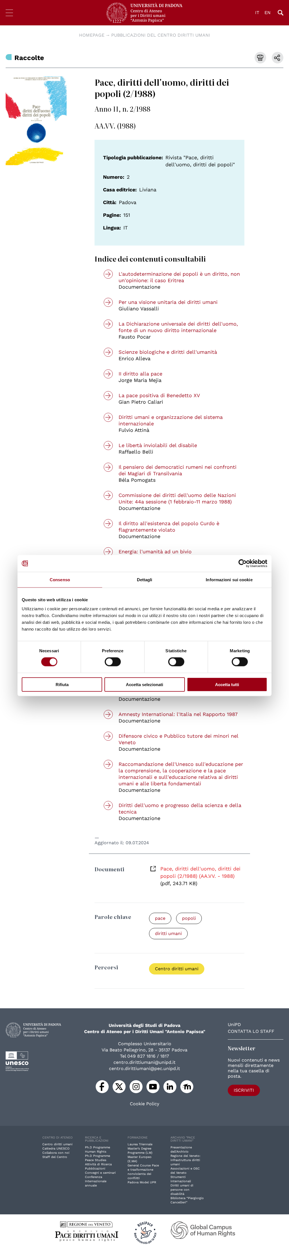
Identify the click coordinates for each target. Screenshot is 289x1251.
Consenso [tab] (60, 579)
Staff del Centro (54, 1157)
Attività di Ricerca (98, 1164)
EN (267, 12)
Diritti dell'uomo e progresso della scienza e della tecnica (180, 808)
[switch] (113, 661)
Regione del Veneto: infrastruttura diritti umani (185, 1160)
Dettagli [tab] (144, 579)
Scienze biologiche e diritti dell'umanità (168, 352)
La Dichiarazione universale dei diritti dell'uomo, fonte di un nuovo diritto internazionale (178, 327)
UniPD (234, 1024)
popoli (189, 918)
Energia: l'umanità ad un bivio (155, 551)
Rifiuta (62, 684)
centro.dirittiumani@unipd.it (144, 1062)
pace (160, 918)
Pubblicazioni (95, 1168)
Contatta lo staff (251, 1031)
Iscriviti (244, 1090)
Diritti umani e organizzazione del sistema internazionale (171, 420)
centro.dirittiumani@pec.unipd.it (144, 1068)
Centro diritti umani (176, 968)
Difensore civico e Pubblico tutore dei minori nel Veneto (178, 739)
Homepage (91, 35)
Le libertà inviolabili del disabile (158, 445)
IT (257, 12)
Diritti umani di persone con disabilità (181, 1190)
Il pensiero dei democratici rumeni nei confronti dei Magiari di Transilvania (178, 470)
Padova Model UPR (142, 1182)
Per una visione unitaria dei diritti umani (168, 302)
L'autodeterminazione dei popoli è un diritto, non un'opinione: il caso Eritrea (179, 277)
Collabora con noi (55, 1153)
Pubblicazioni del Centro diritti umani (160, 35)
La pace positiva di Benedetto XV (159, 395)
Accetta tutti (227, 684)
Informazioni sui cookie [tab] (229, 579)
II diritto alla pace (140, 374)
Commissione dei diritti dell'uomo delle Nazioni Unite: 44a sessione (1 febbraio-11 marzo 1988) (177, 498)
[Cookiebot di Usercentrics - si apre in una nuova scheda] (242, 563)
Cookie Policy (144, 1104)
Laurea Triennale (140, 1144)
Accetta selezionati (144, 684)
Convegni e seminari (100, 1173)
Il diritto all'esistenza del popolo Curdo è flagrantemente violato (169, 526)
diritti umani (168, 933)
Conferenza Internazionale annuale (95, 1181)
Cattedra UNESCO (55, 1148)
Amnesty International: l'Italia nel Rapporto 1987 (178, 714)
